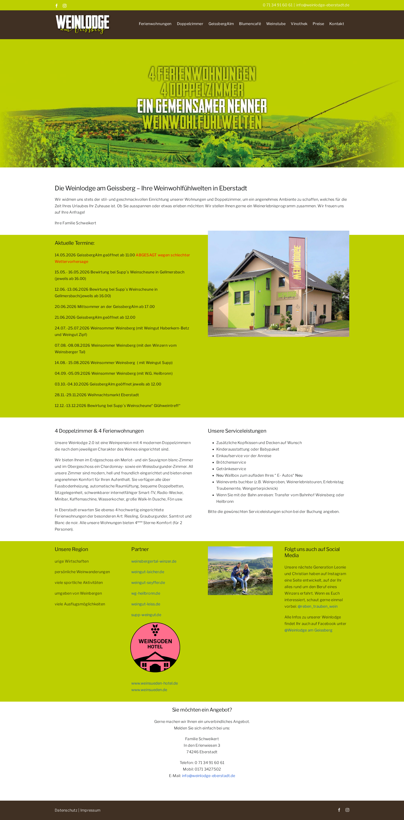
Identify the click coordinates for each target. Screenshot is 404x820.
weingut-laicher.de (147, 572)
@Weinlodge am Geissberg (308, 630)
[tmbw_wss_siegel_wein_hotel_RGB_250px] (155, 619)
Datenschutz (66, 810)
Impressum (90, 810)
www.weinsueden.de (149, 690)
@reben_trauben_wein (318, 606)
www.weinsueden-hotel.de (154, 683)
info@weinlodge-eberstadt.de (322, 5)
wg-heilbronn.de (145, 593)
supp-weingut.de (146, 615)
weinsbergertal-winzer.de (153, 561)
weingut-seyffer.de (148, 582)
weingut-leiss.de (145, 604)
